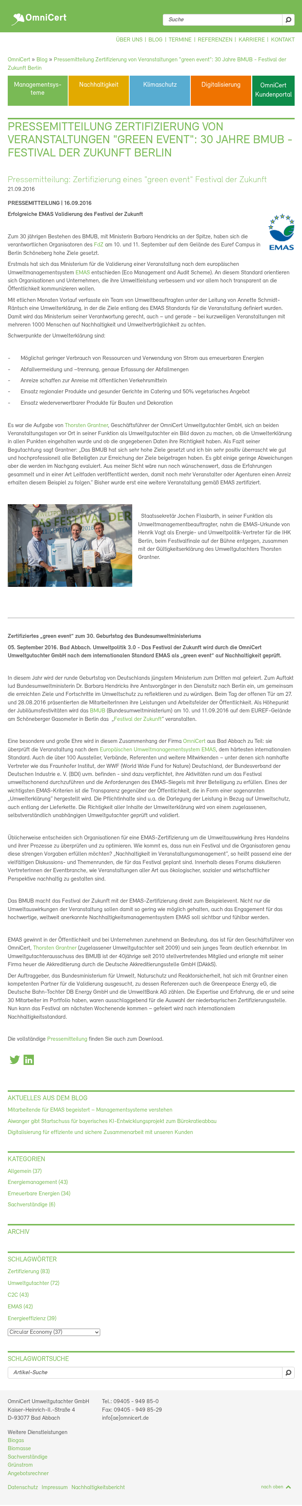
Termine (180, 40)
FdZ (98, 245)
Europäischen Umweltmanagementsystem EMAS (158, 750)
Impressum (55, 1488)
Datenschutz (23, 1488)
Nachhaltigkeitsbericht (98, 1488)
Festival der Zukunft (138, 719)
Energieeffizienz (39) (32, 1319)
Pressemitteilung (67, 1039)
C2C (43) (18, 1295)
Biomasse (19, 1449)
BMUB (97, 711)
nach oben (272, 1487)
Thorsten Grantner (86, 426)
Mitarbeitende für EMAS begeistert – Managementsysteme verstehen (90, 1110)
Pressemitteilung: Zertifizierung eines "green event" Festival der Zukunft (137, 180)
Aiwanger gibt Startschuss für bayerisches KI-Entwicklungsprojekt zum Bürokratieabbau (112, 1121)
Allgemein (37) (25, 1171)
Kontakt (283, 40)
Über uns (129, 40)
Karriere (252, 40)
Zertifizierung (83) (29, 1272)
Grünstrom (20, 1465)
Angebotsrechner (28, 1474)
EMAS (83, 273)
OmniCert (40, 17)
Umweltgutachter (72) (33, 1283)
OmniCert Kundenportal (273, 90)
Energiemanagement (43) (38, 1182)
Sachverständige (28, 1457)
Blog (155, 40)
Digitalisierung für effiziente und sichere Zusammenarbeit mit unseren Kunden (100, 1132)
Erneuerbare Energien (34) (39, 1194)
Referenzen (215, 40)
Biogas (16, 1441)
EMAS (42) (20, 1307)
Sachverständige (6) (31, 1205)
